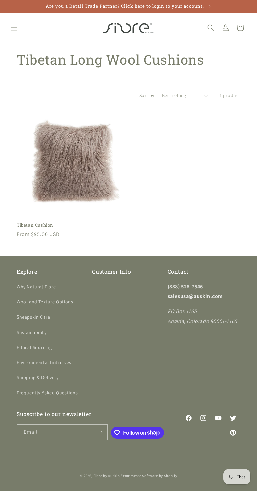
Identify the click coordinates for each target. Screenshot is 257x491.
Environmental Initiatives (44, 362)
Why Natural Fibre (36, 287)
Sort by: (147, 95)
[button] (14, 27)
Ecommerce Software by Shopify (149, 475)
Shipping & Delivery (37, 377)
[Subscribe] (100, 432)
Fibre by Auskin (106, 475)
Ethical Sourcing (34, 347)
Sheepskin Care (33, 317)
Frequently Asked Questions (47, 393)
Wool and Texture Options (45, 302)
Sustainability (31, 332)
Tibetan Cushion (35, 225)
